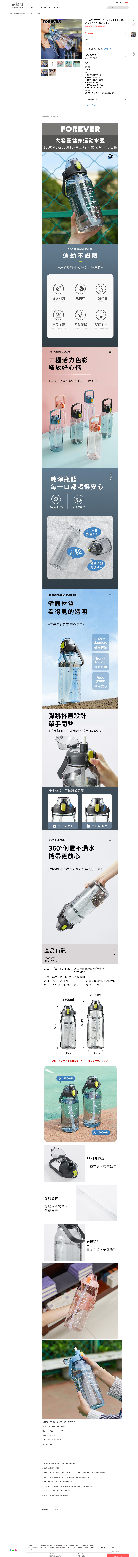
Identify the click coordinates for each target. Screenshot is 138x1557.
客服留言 (80, 1553)
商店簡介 (51, 1553)
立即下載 (108, 49)
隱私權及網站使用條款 (55, 1556)
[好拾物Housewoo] (17, 5)
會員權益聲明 (81, 1556)
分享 (88, 105)
